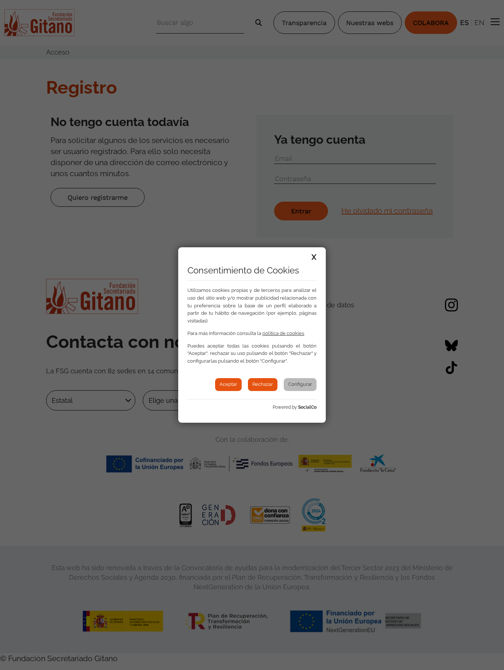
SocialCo (307, 407)
